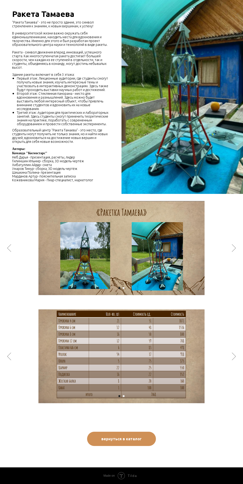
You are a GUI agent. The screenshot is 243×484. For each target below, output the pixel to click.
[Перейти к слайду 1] (119, 288)
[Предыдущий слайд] (9, 248)
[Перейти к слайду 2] (124, 288)
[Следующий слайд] (234, 248)
